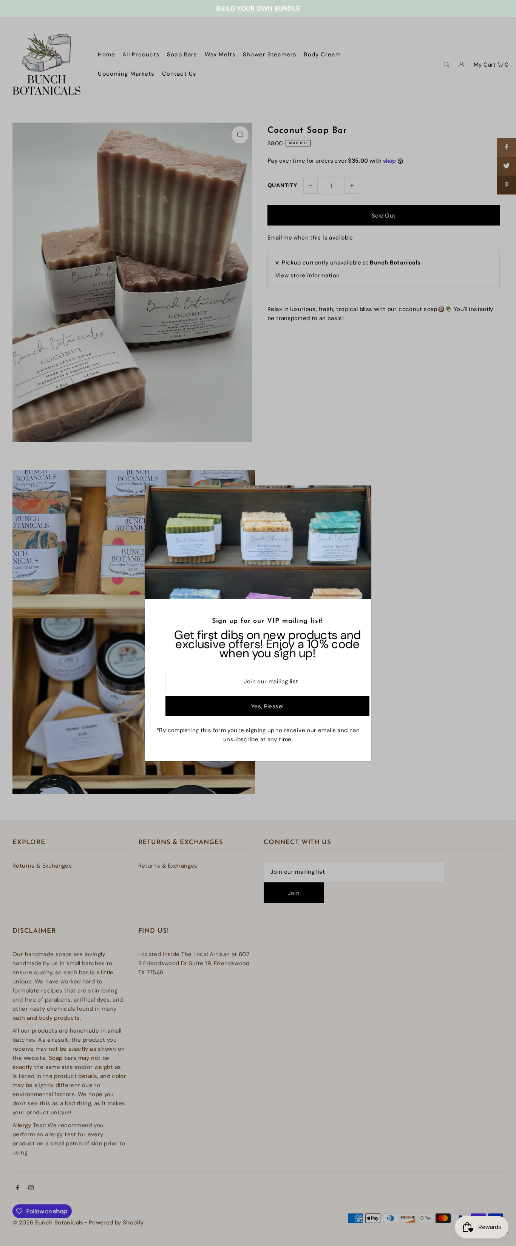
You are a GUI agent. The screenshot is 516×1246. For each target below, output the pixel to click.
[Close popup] (362, 494)
